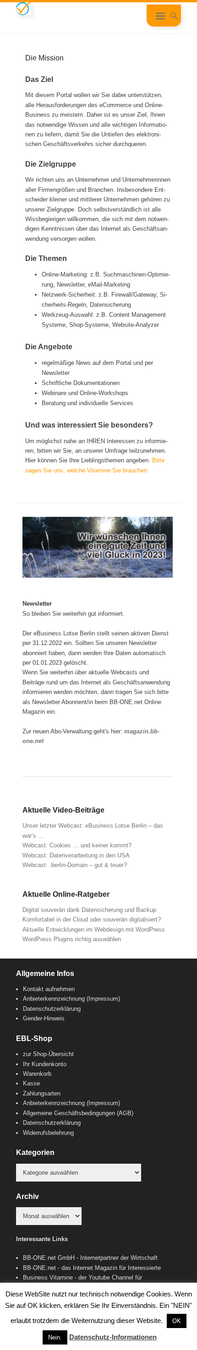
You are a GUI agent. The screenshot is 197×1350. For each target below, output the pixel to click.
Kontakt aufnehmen (49, 989)
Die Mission (44, 58)
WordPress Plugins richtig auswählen (71, 939)
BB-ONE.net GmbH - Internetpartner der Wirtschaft (90, 1257)
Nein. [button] (55, 1337)
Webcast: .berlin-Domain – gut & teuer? (74, 865)
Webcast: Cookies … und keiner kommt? (76, 845)
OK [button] (176, 1320)
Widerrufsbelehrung (48, 1132)
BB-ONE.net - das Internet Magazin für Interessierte (92, 1267)
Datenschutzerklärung (52, 1008)
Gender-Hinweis (44, 1018)
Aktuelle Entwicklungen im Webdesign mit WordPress (93, 929)
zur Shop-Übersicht (48, 1054)
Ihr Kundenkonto (44, 1064)
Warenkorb (37, 1073)
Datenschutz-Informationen (113, 1337)
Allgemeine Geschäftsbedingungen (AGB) (78, 1113)
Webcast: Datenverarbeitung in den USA (76, 855)
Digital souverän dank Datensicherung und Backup (89, 909)
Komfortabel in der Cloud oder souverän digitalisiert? (91, 919)
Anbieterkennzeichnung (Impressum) (71, 998)
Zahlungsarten (41, 1093)
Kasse (31, 1083)
